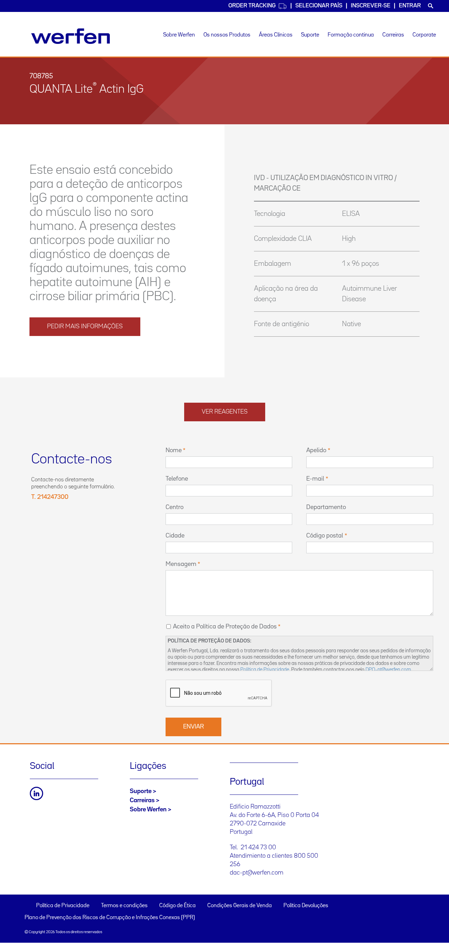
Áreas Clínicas (276, 35)
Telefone (177, 479)
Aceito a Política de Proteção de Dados (225, 626)
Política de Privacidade (264, 669)
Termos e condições (124, 905)
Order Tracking (252, 5)
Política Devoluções (305, 905)
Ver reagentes (225, 412)
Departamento (326, 507)
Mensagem (181, 564)
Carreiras (393, 35)
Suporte (310, 35)
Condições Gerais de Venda (239, 905)
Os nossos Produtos (226, 35)
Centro (174, 507)
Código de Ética (177, 905)
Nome (174, 450)
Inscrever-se (370, 5)
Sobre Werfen (179, 35)
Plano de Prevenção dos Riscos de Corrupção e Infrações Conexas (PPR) (110, 917)
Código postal (324, 536)
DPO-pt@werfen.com (388, 669)
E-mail (315, 479)
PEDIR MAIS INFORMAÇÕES (85, 326)
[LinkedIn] (36, 793)
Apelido (316, 450)
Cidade (175, 536)
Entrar (410, 5)
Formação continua (351, 35)
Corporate (424, 35)
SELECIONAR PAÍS (318, 5)
